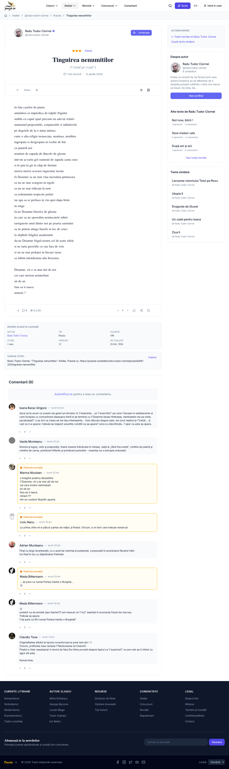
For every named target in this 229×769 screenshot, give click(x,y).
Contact (189, 721)
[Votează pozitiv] (117, 310)
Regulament (147, 715)
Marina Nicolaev (31, 472)
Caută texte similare (182, 41)
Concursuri (107, 5)
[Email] (143, 762)
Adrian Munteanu (31, 545)
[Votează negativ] (127, 310)
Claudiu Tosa (28, 637)
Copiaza (152, 357)
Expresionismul (13, 715)
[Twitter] (130, 762)
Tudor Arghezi (58, 715)
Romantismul (11, 698)
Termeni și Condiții (195, 709)
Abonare (217, 742)
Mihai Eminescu (59, 698)
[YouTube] (137, 762)
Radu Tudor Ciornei (17, 335)
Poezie (57, 15)
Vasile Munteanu (31, 441)
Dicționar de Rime (105, 698)
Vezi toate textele (196, 157)
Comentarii (130, 5)
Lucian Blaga (57, 709)
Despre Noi (191, 698)
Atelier (68, 5)
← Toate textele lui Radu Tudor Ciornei (193, 36)
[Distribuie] (141, 310)
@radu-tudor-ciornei (36, 15)
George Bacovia (59, 704)
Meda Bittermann (31, 576)
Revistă (86, 5)
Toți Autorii (101, 709)
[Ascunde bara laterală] (148, 90)
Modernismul (11, 709)
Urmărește (144, 32)
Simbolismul (11, 704)
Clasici (50, 5)
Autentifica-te (63, 394)
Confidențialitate (194, 715)
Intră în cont (215, 5)
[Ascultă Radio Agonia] (195, 6)
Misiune (189, 704)
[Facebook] (118, 762)
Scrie (185, 5)
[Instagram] (124, 762)
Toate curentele (13, 721)
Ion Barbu (55, 721)
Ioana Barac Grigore (33, 408)
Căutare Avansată (105, 704)
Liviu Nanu (27, 522)
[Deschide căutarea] (170, 6)
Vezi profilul (196, 95)
